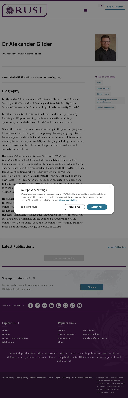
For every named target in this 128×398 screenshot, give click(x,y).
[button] (29, 207)
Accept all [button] (97, 207)
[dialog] (64, 199)
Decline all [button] (74, 207)
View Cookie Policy (68, 200)
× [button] (110, 187)
